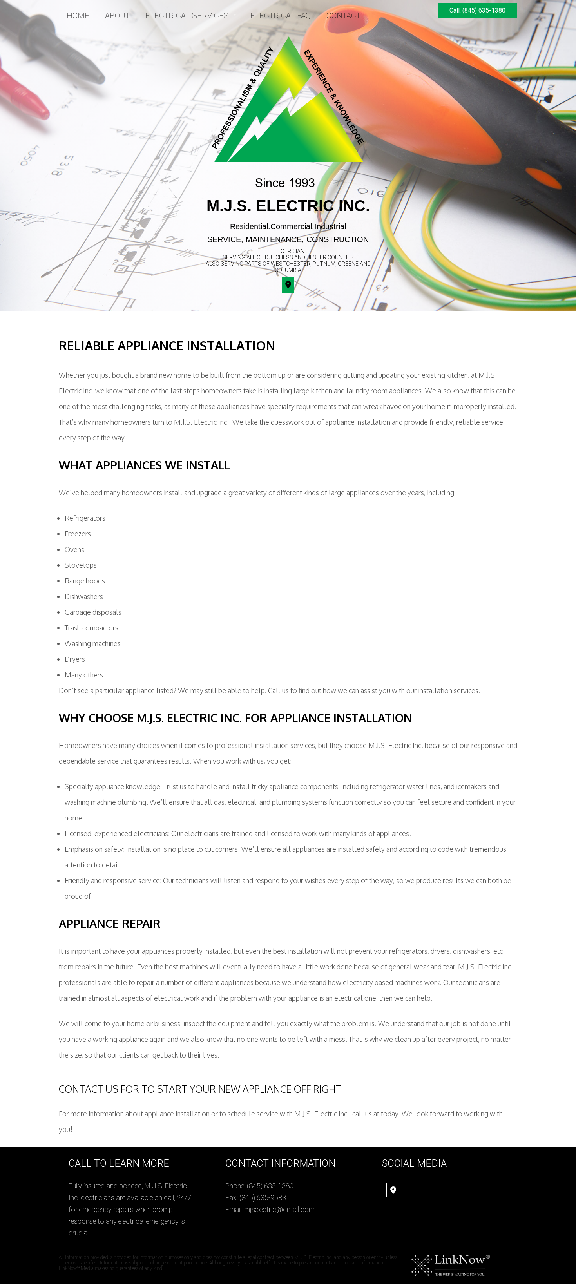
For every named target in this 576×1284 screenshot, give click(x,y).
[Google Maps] (393, 1191)
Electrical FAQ (280, 15)
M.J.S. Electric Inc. (288, 205)
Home (78, 15)
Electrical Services (187, 15)
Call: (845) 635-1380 (477, 10)
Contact (343, 15)
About (117, 15)
